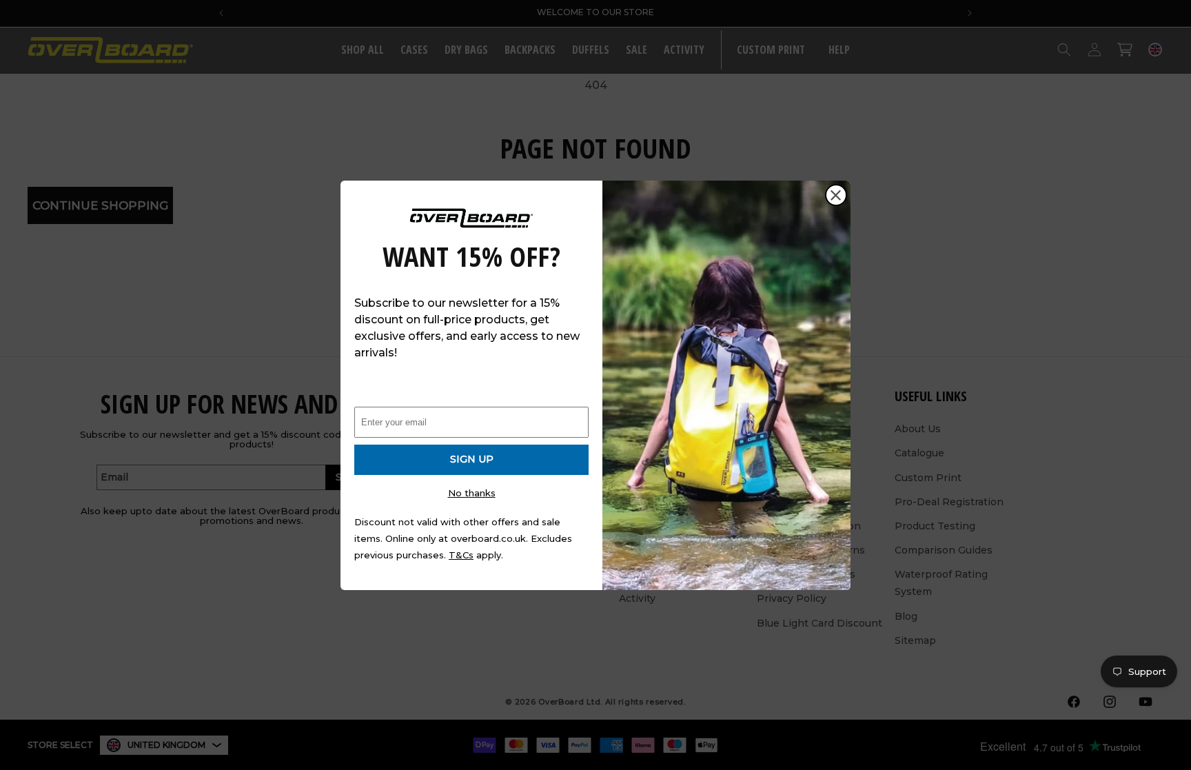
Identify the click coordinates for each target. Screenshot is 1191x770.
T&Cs (461, 554)
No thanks (472, 492)
